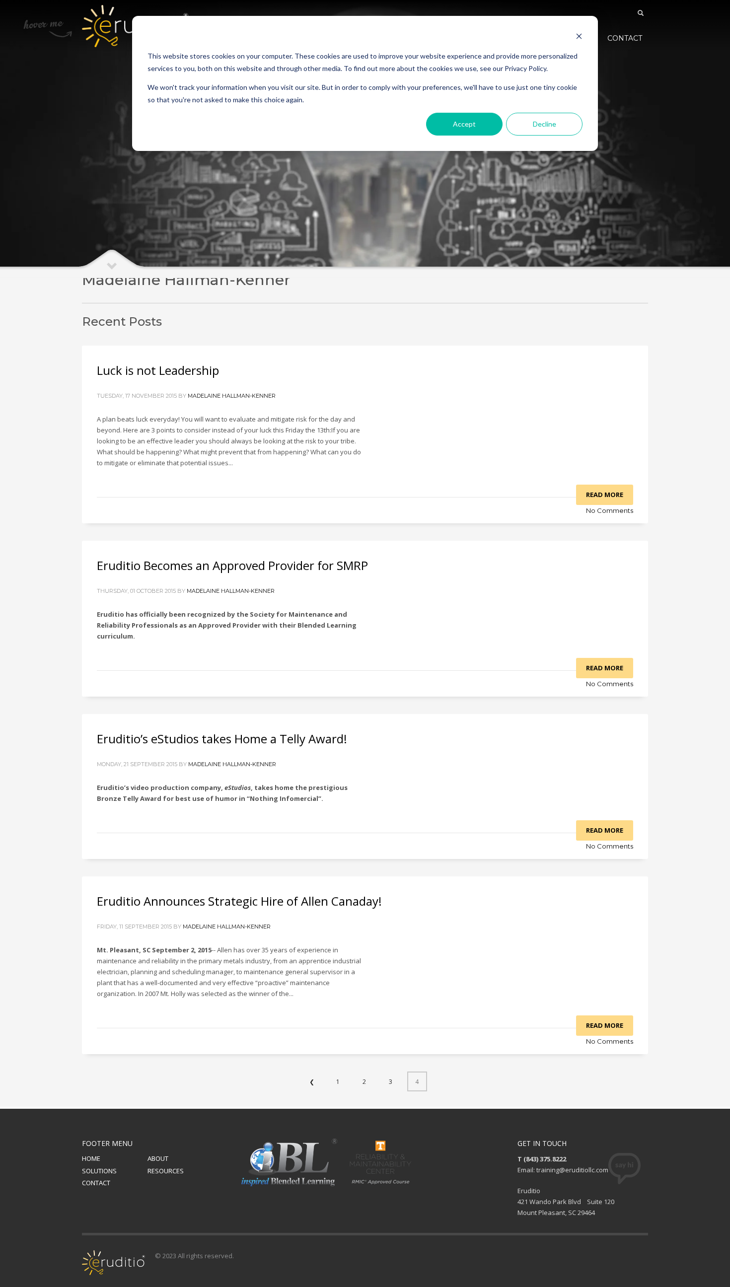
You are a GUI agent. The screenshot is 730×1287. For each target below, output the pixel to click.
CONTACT (96, 1182)
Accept (464, 124)
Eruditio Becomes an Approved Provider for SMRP (232, 565)
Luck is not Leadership (158, 370)
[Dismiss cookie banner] (579, 37)
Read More (604, 494)
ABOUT (157, 1158)
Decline (544, 124)
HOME (91, 1158)
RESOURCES (165, 1170)
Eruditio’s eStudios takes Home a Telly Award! (222, 738)
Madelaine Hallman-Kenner (232, 395)
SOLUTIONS (99, 1170)
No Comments (609, 510)
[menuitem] (624, 38)
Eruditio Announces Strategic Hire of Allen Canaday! (239, 901)
